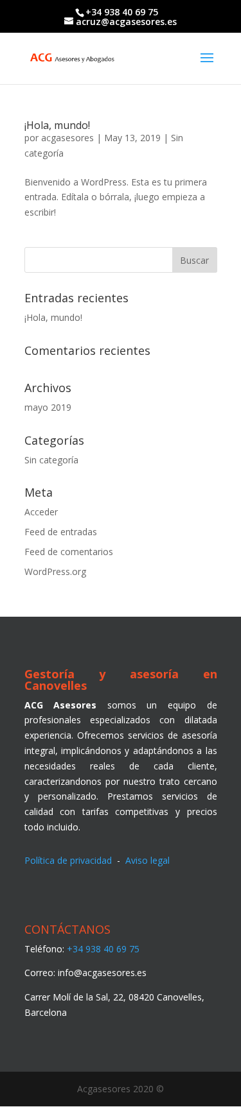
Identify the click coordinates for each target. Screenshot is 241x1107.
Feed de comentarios (68, 551)
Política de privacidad (68, 860)
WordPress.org (55, 571)
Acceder (41, 512)
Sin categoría (51, 460)
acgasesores (67, 138)
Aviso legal (147, 860)
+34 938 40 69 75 (103, 949)
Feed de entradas (60, 532)
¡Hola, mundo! (57, 125)
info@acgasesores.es (102, 972)
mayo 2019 (47, 407)
